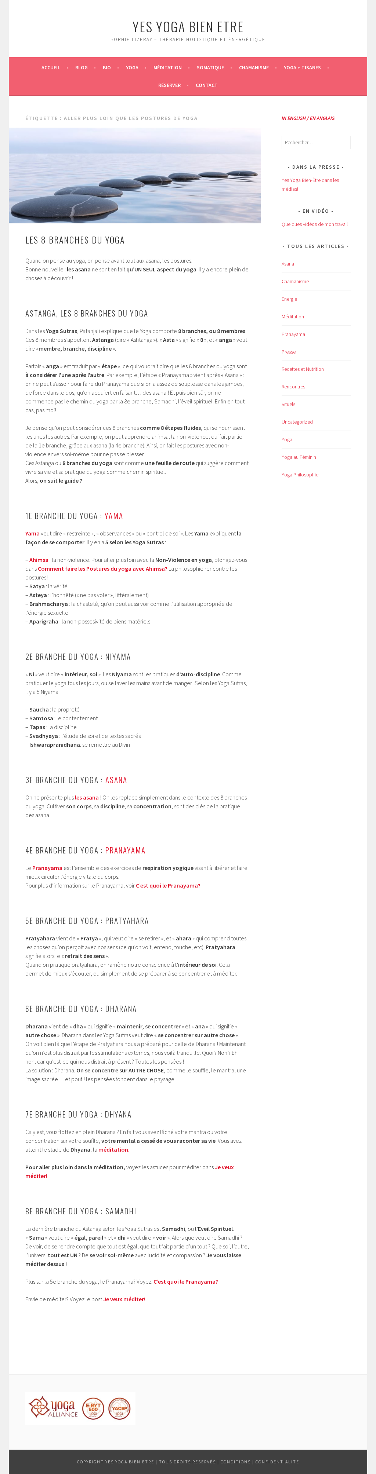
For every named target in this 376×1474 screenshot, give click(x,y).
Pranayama (293, 334)
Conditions (236, 1461)
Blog (81, 67)
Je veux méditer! (124, 1299)
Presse (289, 351)
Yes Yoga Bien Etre (188, 26)
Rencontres (293, 386)
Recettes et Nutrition (303, 369)
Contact (207, 85)
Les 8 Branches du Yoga (75, 239)
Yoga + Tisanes (302, 67)
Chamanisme (254, 67)
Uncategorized (297, 421)
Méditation (167, 67)
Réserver (169, 85)
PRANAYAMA (125, 850)
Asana (288, 263)
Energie (289, 299)
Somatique (210, 67)
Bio (107, 67)
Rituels (288, 404)
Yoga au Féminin (299, 457)
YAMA (114, 515)
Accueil (50, 67)
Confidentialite (277, 1461)
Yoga (132, 67)
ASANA (116, 779)
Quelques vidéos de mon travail (315, 224)
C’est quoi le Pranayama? (185, 1281)
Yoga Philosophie (300, 474)
